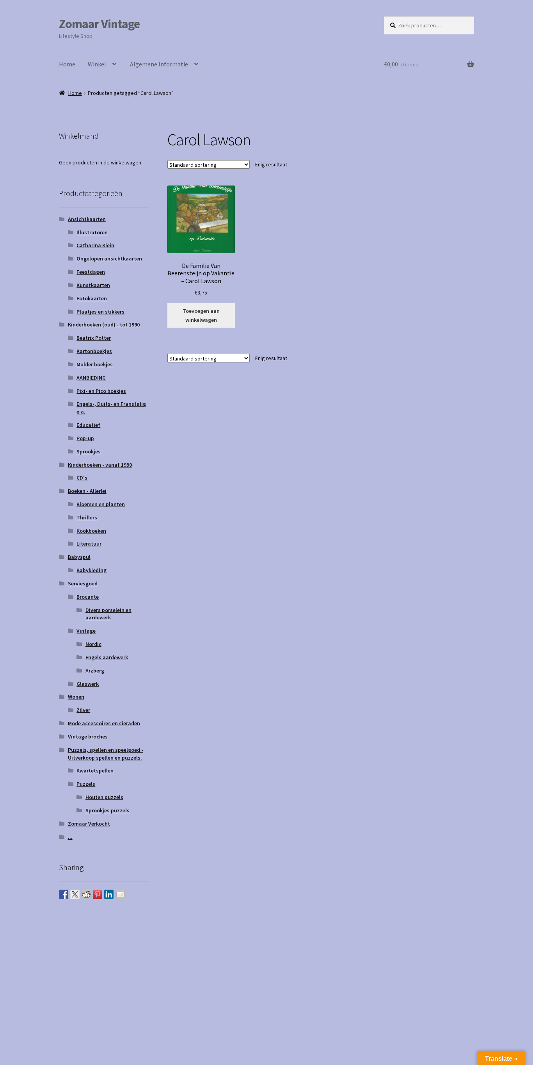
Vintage (86, 630)
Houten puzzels (104, 797)
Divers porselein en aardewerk (108, 614)
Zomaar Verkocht (89, 823)
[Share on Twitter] (75, 894)
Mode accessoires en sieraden (104, 723)
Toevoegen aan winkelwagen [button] (201, 315)
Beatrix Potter (93, 337)
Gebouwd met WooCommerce (139, 979)
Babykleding (91, 570)
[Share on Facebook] (63, 894)
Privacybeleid (76, 979)
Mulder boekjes (94, 364)
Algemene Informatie (159, 64)
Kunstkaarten (93, 285)
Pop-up (85, 438)
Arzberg (94, 670)
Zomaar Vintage (99, 24)
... (70, 836)
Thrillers (86, 517)
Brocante (87, 596)
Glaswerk (87, 683)
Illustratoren (92, 232)
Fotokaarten (91, 298)
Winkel (97, 64)
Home (67, 64)
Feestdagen (90, 271)
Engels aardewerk (106, 657)
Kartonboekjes (94, 351)
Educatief (88, 424)
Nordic (93, 644)
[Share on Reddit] (86, 894)
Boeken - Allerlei (87, 490)
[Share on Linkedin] (109, 894)
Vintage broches (88, 736)
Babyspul (79, 556)
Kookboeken (91, 530)
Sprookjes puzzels (107, 810)
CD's (81, 477)
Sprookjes (88, 451)
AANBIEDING (91, 377)
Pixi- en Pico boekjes (101, 390)
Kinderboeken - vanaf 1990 (100, 464)
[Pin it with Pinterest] (97, 894)
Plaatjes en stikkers (100, 311)
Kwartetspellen (95, 770)
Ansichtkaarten (87, 219)
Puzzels (85, 783)
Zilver (83, 710)
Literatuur (88, 543)
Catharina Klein (95, 245)
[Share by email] (120, 894)
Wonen (76, 696)
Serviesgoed (83, 583)
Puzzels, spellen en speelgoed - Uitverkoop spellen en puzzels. (105, 753)
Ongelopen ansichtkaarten (109, 258)
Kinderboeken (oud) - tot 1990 (104, 324)
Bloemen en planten (100, 504)
